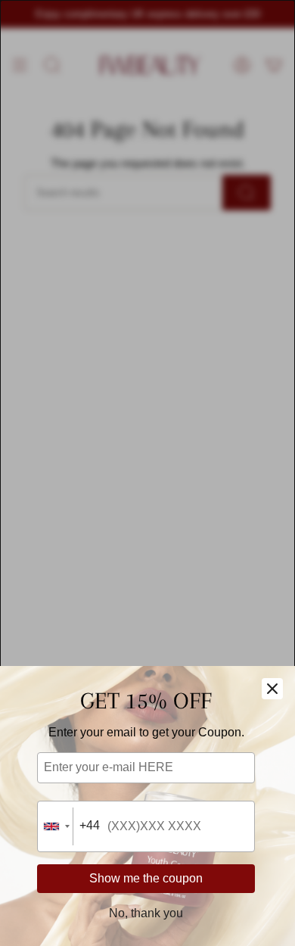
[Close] (272, 688)
